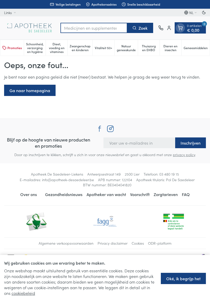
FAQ (186, 194)
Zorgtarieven (166, 194)
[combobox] (93, 28)
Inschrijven (191, 143)
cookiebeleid (23, 293)
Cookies (138, 243)
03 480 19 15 (169, 174)
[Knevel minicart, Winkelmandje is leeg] (180, 28)
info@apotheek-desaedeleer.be (68, 179)
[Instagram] (110, 129)
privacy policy (184, 154)
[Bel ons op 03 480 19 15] (160, 27)
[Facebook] (99, 129)
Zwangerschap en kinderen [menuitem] (81, 48)
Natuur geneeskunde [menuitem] (127, 48)
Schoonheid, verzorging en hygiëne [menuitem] (36, 48)
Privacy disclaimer (113, 243)
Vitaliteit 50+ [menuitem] (104, 49)
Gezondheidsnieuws (63, 194)
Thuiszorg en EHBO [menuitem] (151, 48)
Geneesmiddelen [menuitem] (197, 49)
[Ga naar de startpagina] (29, 27)
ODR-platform (160, 243)
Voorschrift (140, 194)
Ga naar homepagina (29, 90)
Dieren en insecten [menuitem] (172, 48)
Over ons (28, 194)
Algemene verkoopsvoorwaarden (66, 243)
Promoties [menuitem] (14, 48)
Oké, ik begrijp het (183, 278)
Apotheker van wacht (106, 194)
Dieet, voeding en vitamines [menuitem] (58, 48)
